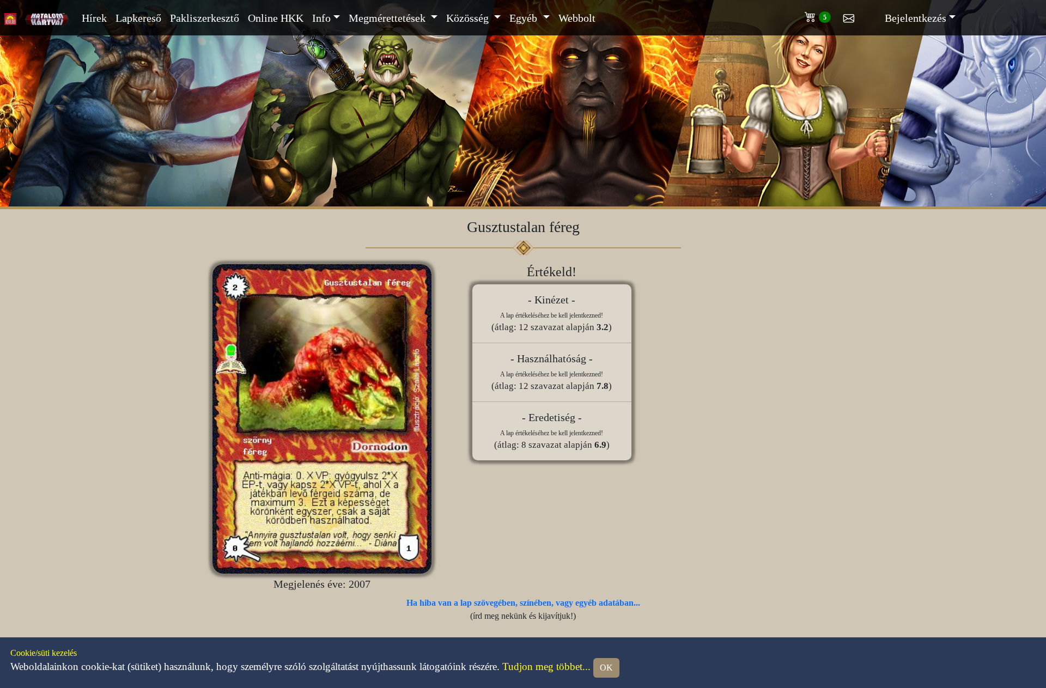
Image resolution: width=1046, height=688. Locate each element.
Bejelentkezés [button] (915, 18)
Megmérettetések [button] (388, 18)
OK (606, 667)
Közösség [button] (468, 18)
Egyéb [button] (524, 18)
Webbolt (576, 18)
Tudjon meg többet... (546, 666)
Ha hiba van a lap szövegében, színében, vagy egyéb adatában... (523, 602)
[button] (824, 14)
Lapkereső (138, 18)
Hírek (94, 18)
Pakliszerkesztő (204, 18)
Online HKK (275, 18)
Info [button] (321, 18)
